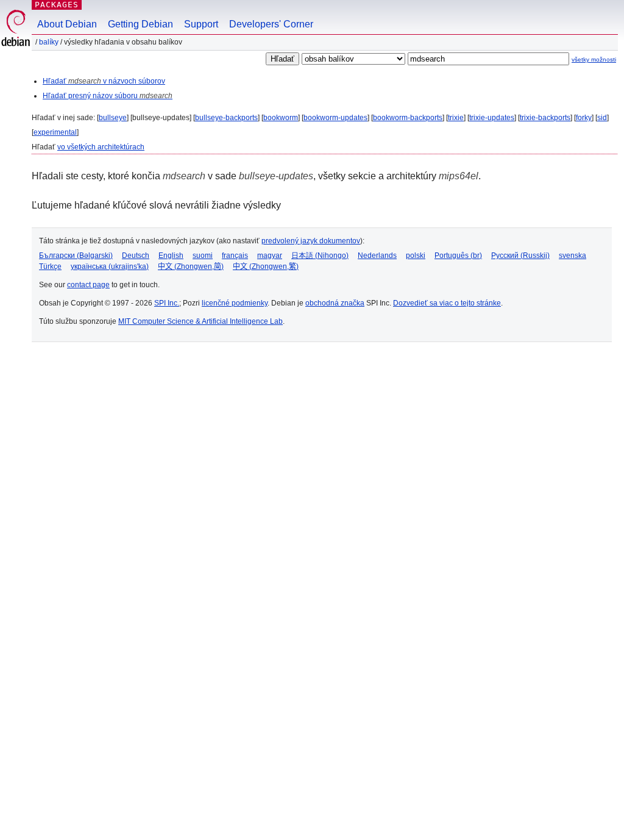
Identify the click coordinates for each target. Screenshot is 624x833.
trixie (456, 117)
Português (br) (458, 255)
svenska (572, 255)
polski (415, 255)
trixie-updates (491, 117)
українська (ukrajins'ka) (110, 266)
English (170, 255)
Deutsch (135, 255)
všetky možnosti (594, 59)
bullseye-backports (226, 117)
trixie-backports (545, 117)
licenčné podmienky (235, 303)
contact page (88, 285)
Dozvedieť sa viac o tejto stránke (447, 303)
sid (602, 117)
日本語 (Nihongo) (320, 255)
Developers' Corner (271, 24)
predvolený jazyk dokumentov (310, 241)
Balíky (48, 42)
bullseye (113, 117)
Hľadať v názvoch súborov (104, 81)
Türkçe (50, 266)
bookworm (280, 117)
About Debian (67, 24)
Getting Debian (140, 24)
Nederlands (377, 255)
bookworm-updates (335, 117)
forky (584, 117)
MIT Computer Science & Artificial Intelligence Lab (200, 321)
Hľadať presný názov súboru (107, 95)
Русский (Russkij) (520, 255)
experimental (55, 132)
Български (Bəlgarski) (76, 255)
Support (201, 24)
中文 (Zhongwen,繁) (266, 266)
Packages (57, 4)
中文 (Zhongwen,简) (191, 266)
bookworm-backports (407, 117)
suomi (203, 255)
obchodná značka (334, 303)
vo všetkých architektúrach (100, 147)
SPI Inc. (166, 303)
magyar (269, 255)
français (235, 255)
